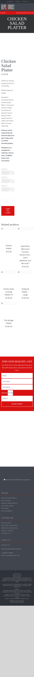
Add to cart (8, 211)
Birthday (4, 393)
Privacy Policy (17, 576)
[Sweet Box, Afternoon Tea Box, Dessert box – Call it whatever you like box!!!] (25, 229)
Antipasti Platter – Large (25, 292)
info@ (11, 549)
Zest (23, 600)
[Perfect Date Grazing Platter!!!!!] (8, 272)
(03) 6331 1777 (5, 545)
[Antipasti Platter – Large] (25, 272)
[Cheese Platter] (8, 229)
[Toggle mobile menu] (32, 7)
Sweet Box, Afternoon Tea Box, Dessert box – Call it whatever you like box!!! (25, 255)
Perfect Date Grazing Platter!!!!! (8, 292)
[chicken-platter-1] (17, 51)
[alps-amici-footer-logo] (17, 480)
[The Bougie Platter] (8, 304)
